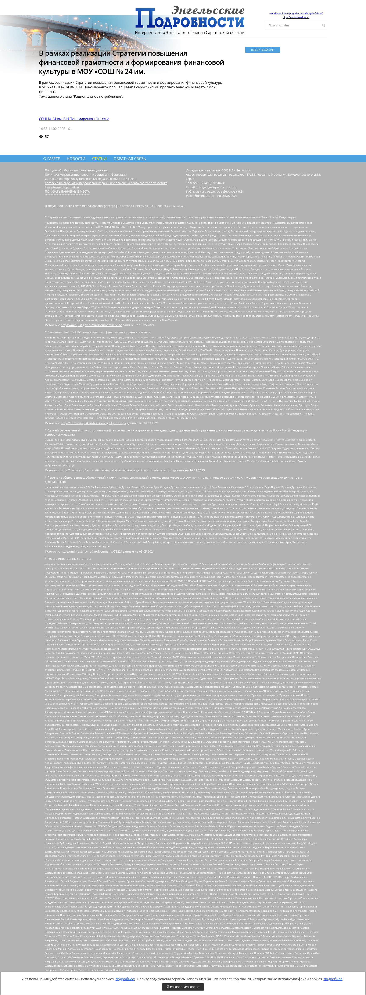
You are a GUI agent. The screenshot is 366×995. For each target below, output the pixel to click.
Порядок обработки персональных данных (76, 170)
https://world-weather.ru (296, 17)
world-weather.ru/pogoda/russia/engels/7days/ (296, 13)
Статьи (99, 158)
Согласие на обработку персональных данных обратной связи (90, 179)
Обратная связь (130, 158)
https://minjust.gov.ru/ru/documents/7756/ (91, 325)
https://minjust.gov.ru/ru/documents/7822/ (91, 551)
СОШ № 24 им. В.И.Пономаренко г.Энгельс (74, 118)
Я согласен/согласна (183, 987)
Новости (76, 158)
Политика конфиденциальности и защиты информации (86, 174)
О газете (51, 158)
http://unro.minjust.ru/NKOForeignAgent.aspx (93, 423)
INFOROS (223, 196)
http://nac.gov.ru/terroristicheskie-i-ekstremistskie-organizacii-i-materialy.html (116, 470)
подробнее (125, 979)
